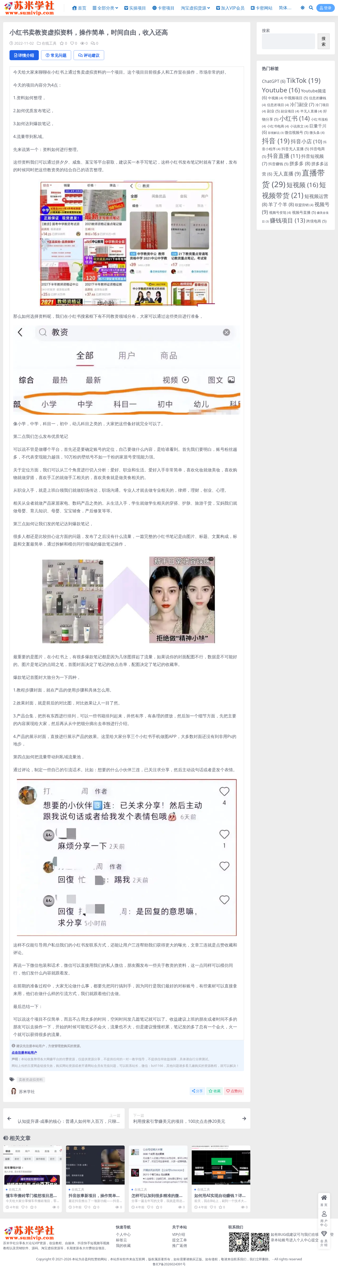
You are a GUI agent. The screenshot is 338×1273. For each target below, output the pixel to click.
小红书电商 (278, 126)
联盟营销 (304, 204)
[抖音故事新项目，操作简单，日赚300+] (95, 1165)
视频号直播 (304, 212)
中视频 (275, 98)
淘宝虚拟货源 (193, 8)
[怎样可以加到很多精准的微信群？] (158, 1165)
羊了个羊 (281, 204)
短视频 (302, 184)
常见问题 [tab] (59, 55)
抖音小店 (306, 141)
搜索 (266, 30)
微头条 (317, 132)
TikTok (304, 80)
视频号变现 (280, 212)
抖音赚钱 (278, 163)
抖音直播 (283, 155)
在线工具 (49, 43)
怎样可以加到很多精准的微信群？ (157, 1198)
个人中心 (123, 1234)
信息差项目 (278, 104)
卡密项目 (166, 8)
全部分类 (105, 8)
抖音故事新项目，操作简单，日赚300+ (94, 1198)
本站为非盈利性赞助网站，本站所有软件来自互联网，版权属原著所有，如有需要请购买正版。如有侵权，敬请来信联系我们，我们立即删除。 (172, 1259)
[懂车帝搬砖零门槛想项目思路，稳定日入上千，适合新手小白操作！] (32, 1165)
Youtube (281, 90)
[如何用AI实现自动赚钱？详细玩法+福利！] (221, 1165)
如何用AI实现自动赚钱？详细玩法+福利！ (220, 1198)
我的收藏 (123, 1245)
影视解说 (276, 133)
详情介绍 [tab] (26, 55)
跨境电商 (316, 221)
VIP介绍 (178, 1234)
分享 (199, 1091)
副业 (273, 110)
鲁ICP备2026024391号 (169, 1264)
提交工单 (179, 1239)
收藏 (217, 1091)
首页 (82, 8)
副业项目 (290, 111)
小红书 (294, 118)
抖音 (276, 140)
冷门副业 (302, 104)
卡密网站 (264, 8)
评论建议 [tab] (92, 55)
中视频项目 (296, 97)
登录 (327, 8)
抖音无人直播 (295, 148)
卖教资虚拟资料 (31, 1079)
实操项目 (137, 8)
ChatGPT (273, 81)
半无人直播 (311, 111)
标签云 (121, 1239)
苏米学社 (27, 1091)
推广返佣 (179, 1245)
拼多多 (299, 163)
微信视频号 (296, 132)
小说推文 (299, 126)
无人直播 (287, 173)
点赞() (236, 1091)
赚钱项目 (287, 220)
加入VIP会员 (233, 8)
